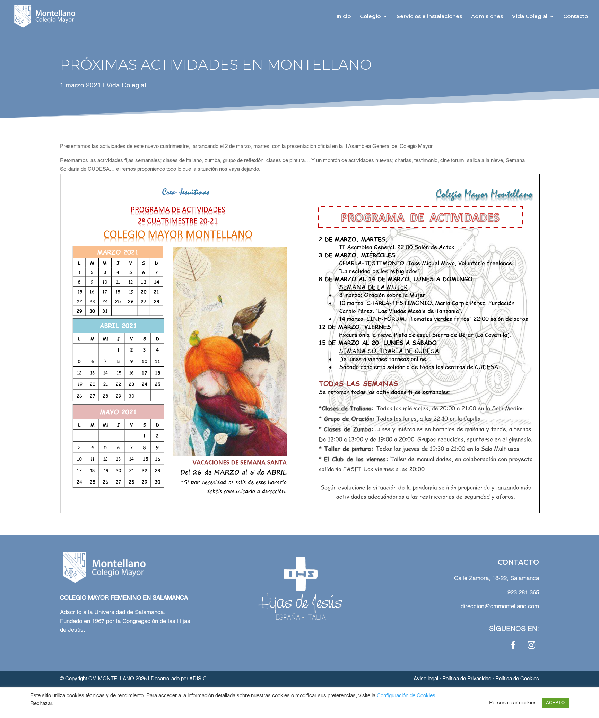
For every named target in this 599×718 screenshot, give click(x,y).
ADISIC (198, 678)
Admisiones (487, 16)
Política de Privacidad (466, 678)
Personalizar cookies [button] (513, 703)
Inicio (344, 16)
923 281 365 (523, 593)
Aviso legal (426, 678)
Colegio (370, 16)
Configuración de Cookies (406, 695)
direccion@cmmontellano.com (500, 607)
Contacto (575, 16)
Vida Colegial (529, 16)
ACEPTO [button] (555, 703)
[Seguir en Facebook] (513, 645)
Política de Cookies (517, 678)
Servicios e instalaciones (429, 16)
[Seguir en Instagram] (531, 645)
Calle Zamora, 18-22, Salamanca (496, 579)
